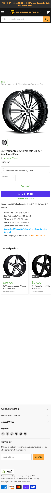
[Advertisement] (25, 52)
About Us (12, 476)
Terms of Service (21, 478)
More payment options (25, 198)
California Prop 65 (7, 478)
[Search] (46, 19)
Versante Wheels (11, 158)
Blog (27, 476)
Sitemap (20, 476)
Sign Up (38, 457)
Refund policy (34, 478)
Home (3, 82)
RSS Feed (35, 476)
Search (3, 476)
